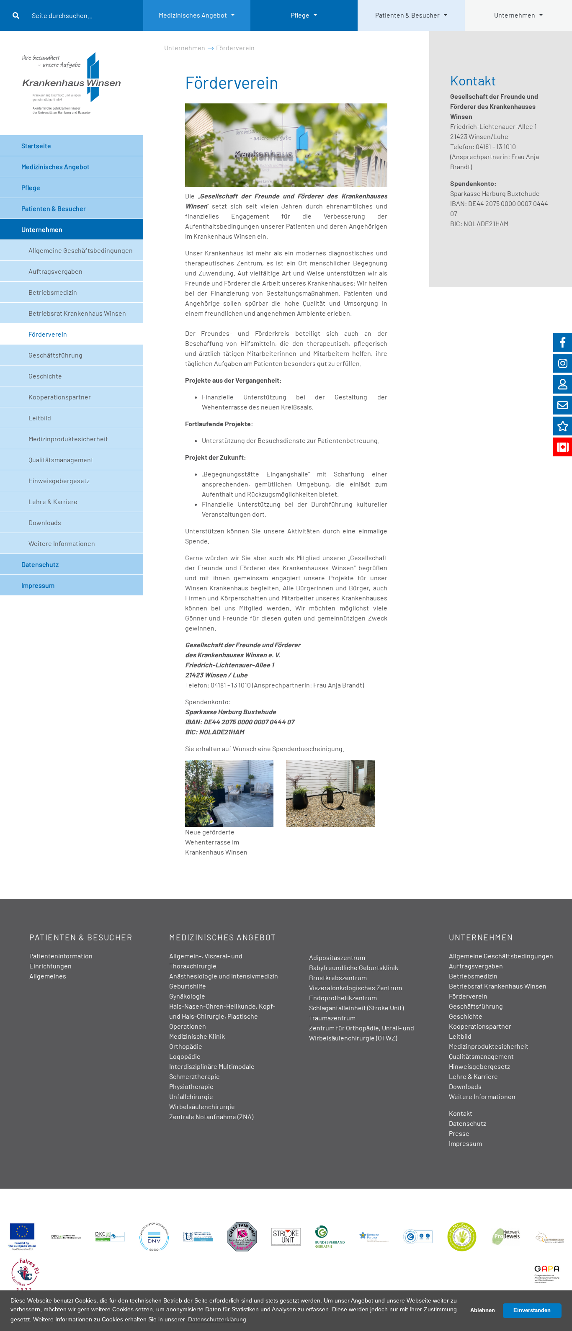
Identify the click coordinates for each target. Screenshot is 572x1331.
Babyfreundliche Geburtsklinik (353, 967)
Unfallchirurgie (191, 1096)
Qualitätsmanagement (60, 459)
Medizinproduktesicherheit (68, 439)
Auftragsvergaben (55, 271)
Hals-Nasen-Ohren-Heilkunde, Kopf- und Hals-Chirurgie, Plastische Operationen (222, 1016)
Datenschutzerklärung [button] (217, 1319)
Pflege (300, 15)
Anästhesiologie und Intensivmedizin (223, 976)
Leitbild (39, 418)
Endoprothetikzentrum (343, 997)
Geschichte (45, 376)
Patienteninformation (61, 956)
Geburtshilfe (187, 986)
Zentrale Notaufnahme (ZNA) (211, 1116)
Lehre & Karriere (52, 501)
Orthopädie (185, 1046)
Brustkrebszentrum (338, 977)
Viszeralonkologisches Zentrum (355, 987)
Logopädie (185, 1056)
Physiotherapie (191, 1086)
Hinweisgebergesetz (59, 480)
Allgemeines (47, 976)
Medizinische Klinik (197, 1036)
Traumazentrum (332, 1018)
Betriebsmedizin (52, 292)
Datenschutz (40, 564)
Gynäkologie (187, 996)
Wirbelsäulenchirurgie (202, 1106)
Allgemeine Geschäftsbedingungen (80, 250)
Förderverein (47, 334)
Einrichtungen (50, 966)
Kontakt (460, 1113)
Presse (459, 1133)
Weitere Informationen (61, 543)
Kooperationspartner (59, 397)
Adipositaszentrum (337, 957)
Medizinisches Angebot (193, 15)
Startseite (36, 145)
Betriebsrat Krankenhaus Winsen (77, 313)
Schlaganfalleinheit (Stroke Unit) (356, 1008)
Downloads (44, 522)
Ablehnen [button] (482, 1310)
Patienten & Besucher (407, 15)
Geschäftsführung (55, 355)
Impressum (37, 585)
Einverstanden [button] (532, 1310)
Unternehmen (514, 15)
